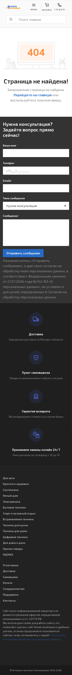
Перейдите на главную (33, 95)
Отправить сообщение (23, 253)
